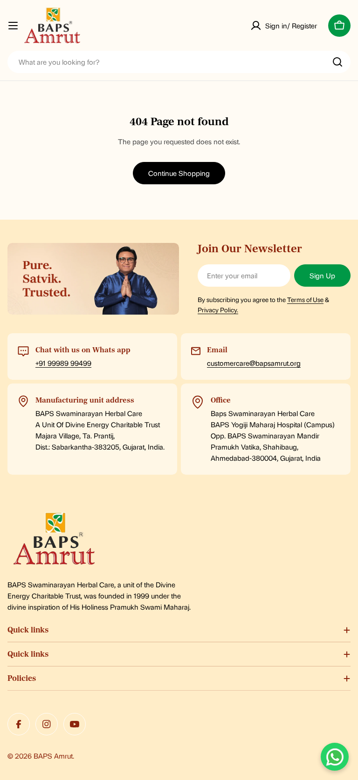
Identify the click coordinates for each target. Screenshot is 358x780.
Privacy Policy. (218, 309)
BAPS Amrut (53, 755)
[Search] (337, 61)
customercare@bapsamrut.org (254, 363)
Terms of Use (305, 299)
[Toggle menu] (13, 25)
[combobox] (179, 62)
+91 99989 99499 (63, 363)
